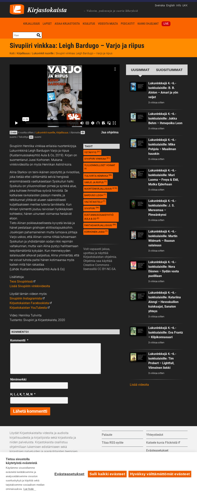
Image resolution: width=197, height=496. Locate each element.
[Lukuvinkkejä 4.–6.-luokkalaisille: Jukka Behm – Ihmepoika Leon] (138, 117)
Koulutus (89, 23)
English (170, 5)
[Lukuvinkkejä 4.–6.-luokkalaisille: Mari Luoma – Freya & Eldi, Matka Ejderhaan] (138, 173)
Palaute (107, 435)
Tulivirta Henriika (98, 175)
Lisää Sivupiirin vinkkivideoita (30, 286)
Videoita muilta (108, 23)
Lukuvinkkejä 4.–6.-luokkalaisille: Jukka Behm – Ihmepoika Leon (165, 118)
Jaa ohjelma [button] (110, 132)
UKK (185, 5)
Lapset (47, 23)
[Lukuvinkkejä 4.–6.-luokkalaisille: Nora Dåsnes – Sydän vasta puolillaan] (138, 265)
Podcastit (128, 23)
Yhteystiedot (154, 435)
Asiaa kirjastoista (67, 23)
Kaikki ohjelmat (148, 23)
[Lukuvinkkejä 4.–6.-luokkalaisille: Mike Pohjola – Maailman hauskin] (138, 143)
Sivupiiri (91, 208)
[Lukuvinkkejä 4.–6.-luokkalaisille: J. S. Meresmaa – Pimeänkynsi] (138, 204)
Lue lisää (28, 489)
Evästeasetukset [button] (157, 450)
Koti (16, 23)
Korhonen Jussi (96, 231)
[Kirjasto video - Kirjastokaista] (17, 9)
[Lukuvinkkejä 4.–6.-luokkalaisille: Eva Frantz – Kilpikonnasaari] (138, 331)
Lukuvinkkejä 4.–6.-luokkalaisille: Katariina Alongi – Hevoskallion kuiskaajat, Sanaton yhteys (164, 302)
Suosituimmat (169, 70)
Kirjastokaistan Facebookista (29, 303)
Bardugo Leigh (95, 195)
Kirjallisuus (31, 23)
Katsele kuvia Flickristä (161, 442)
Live (166, 23)
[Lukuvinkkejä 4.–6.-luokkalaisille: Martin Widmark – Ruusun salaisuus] (138, 234)
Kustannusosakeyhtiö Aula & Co (99, 216)
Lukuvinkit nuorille (42, 53)
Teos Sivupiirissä (21, 281)
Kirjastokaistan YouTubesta (28, 307)
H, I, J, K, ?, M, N (22, 394)
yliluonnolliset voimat (99, 167)
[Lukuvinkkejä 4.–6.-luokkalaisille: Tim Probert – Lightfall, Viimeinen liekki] (138, 357)
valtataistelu (94, 201)
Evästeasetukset (69, 474)
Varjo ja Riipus (95, 182)
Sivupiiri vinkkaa (97, 158)
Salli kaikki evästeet (107, 474)
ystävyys (92, 152)
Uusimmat (140, 70)
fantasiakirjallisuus (100, 225)
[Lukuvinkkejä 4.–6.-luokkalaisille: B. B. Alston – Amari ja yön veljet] (138, 86)
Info (178, 5)
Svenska (160, 5)
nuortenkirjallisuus (100, 188)
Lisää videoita (139, 384)
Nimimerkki (18, 379)
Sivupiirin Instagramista (26, 298)
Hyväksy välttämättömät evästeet (160, 474)
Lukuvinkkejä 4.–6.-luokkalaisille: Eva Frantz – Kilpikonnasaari (165, 332)
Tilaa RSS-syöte (112, 442)
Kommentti (19, 340)
